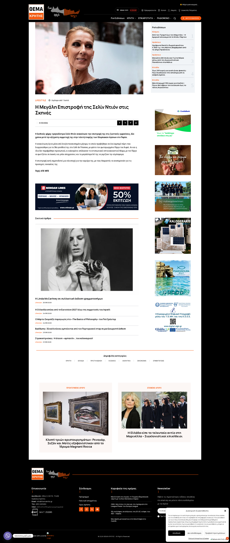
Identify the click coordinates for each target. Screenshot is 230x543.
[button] (225, 511)
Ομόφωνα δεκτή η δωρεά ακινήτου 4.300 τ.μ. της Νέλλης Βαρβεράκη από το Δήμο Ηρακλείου (169, 47)
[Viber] (7, 536)
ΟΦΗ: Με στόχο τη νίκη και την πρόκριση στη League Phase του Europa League (129, 505)
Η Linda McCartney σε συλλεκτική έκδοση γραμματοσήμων (69, 298)
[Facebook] (119, 122)
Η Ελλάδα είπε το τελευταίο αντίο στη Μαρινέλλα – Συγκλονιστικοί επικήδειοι (154, 434)
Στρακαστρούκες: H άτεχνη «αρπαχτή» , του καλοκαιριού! (64, 338)
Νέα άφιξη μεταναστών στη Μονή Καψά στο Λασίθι (128, 520)
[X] (125, 122)
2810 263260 (41, 504)
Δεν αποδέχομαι (194, 533)
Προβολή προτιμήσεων (215, 533)
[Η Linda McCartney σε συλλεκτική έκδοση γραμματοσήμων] (86, 258)
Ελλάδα (155, 67)
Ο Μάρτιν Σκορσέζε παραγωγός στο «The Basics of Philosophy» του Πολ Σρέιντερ (75, 319)
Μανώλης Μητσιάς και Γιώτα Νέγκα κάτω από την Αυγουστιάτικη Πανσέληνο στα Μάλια (168, 60)
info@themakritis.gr (44, 501)
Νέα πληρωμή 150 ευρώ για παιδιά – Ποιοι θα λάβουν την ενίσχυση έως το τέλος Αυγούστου (169, 85)
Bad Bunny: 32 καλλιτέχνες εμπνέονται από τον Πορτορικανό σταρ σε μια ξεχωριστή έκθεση (80, 328)
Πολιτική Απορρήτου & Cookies (198, 538)
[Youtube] (97, 509)
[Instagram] (86, 509)
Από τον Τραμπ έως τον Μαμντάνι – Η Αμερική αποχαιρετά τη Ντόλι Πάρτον (169, 36)
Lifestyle (40, 100)
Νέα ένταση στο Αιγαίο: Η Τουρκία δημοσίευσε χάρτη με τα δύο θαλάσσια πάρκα (129, 498)
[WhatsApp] (136, 122)
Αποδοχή (176, 533)
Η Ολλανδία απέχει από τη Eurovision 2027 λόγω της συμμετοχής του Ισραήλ (72, 309)
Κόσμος (155, 32)
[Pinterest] (130, 122)
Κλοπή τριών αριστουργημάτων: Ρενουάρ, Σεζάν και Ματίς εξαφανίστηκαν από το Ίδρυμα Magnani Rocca (76, 443)
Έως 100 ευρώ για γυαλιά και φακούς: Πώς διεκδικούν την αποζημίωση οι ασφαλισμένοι (169, 72)
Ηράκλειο (156, 42)
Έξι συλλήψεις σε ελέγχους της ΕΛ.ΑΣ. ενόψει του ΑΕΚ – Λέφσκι (130, 512)
